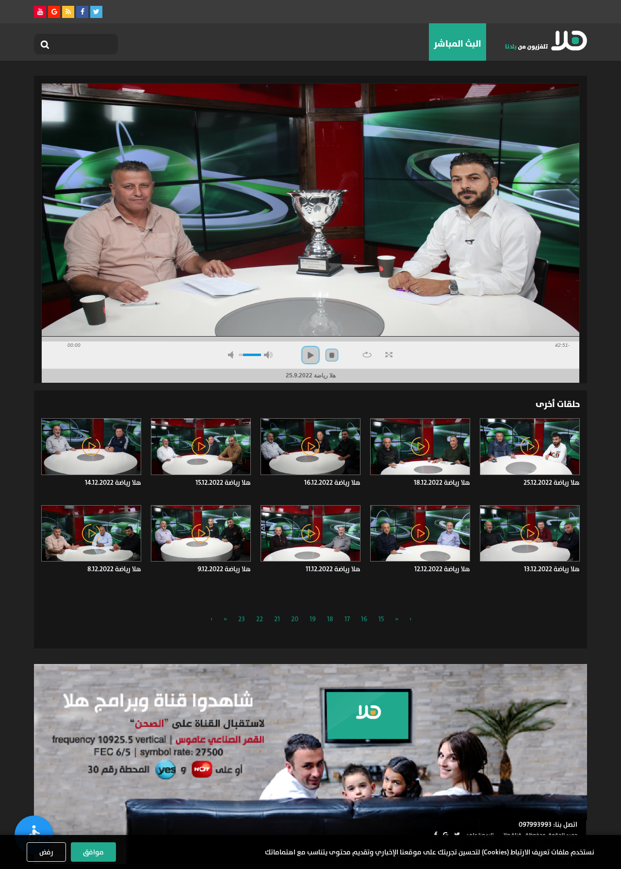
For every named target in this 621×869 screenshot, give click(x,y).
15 (381, 618)
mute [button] (232, 354)
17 (347, 618)
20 (294, 618)
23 (241, 618)
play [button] (310, 355)
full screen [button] (389, 354)
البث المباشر (457, 44)
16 (364, 618)
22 (259, 618)
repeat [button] (367, 354)
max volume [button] (268, 354)
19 (313, 618)
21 (277, 618)
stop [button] (332, 355)
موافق (93, 852)
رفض (46, 852)
